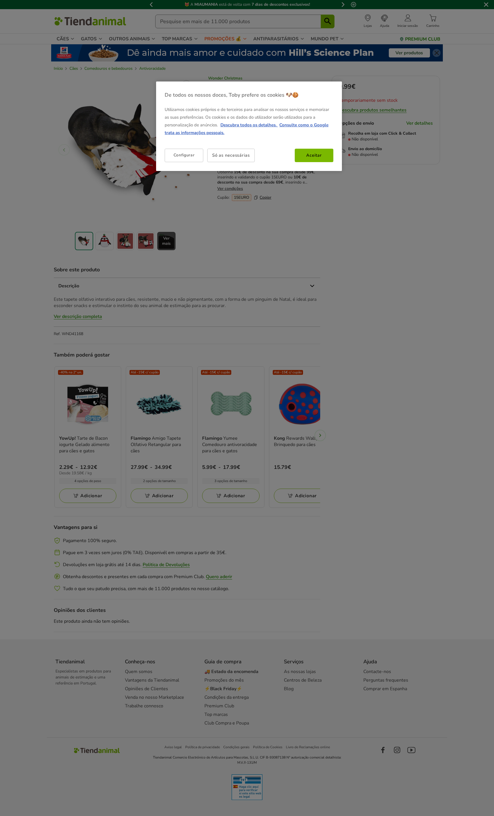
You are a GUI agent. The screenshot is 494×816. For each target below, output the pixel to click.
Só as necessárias (231, 155)
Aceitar (314, 155)
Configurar (184, 155)
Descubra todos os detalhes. (249, 125)
